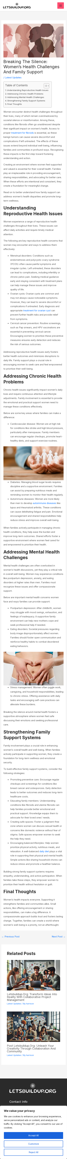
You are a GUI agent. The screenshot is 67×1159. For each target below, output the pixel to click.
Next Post (58, 936)
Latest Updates (13, 77)
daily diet (44, 851)
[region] (33, 1132)
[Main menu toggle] (60, 5)
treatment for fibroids (22, 132)
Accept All (33, 1135)
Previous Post (10, 936)
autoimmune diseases (44, 503)
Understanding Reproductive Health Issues (27, 90)
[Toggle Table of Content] (44, 85)
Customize (33, 1143)
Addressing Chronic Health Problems (25, 94)
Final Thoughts (14, 104)
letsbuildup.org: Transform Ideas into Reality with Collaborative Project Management (32, 996)
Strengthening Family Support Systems (26, 100)
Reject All (33, 1152)
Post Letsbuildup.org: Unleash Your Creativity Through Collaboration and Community (31, 1048)
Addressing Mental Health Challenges (25, 97)
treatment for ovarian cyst (37, 310)
